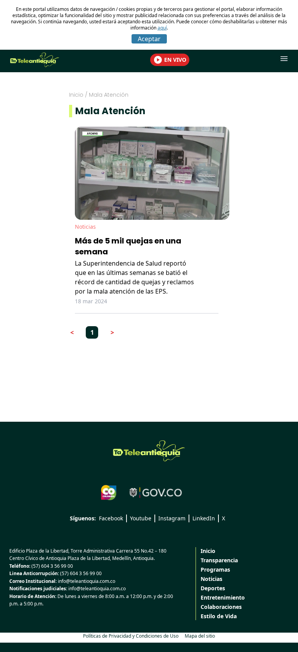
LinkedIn (203, 518)
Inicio (76, 95)
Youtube (140, 518)
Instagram (171, 518)
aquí (162, 27)
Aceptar (149, 39)
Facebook (111, 518)
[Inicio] (149, 450)
